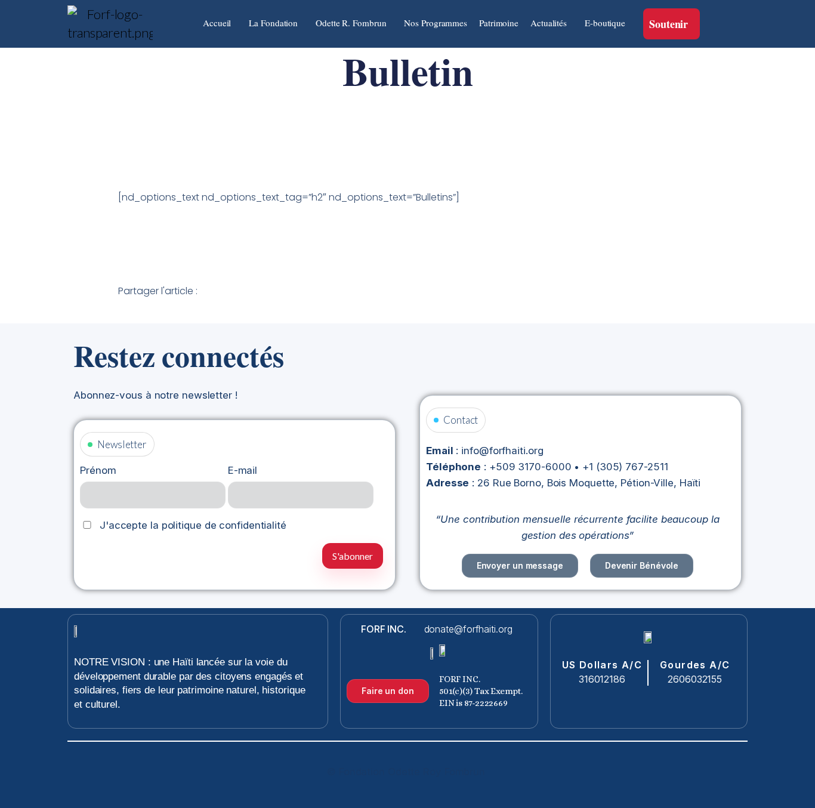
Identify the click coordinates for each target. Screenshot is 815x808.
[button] (220, 23)
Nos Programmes (435, 23)
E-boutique (605, 23)
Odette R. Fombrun (351, 23)
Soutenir (668, 24)
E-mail (242, 470)
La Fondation (273, 23)
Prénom (98, 470)
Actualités (548, 23)
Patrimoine (498, 23)
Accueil (217, 23)
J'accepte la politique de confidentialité (191, 525)
